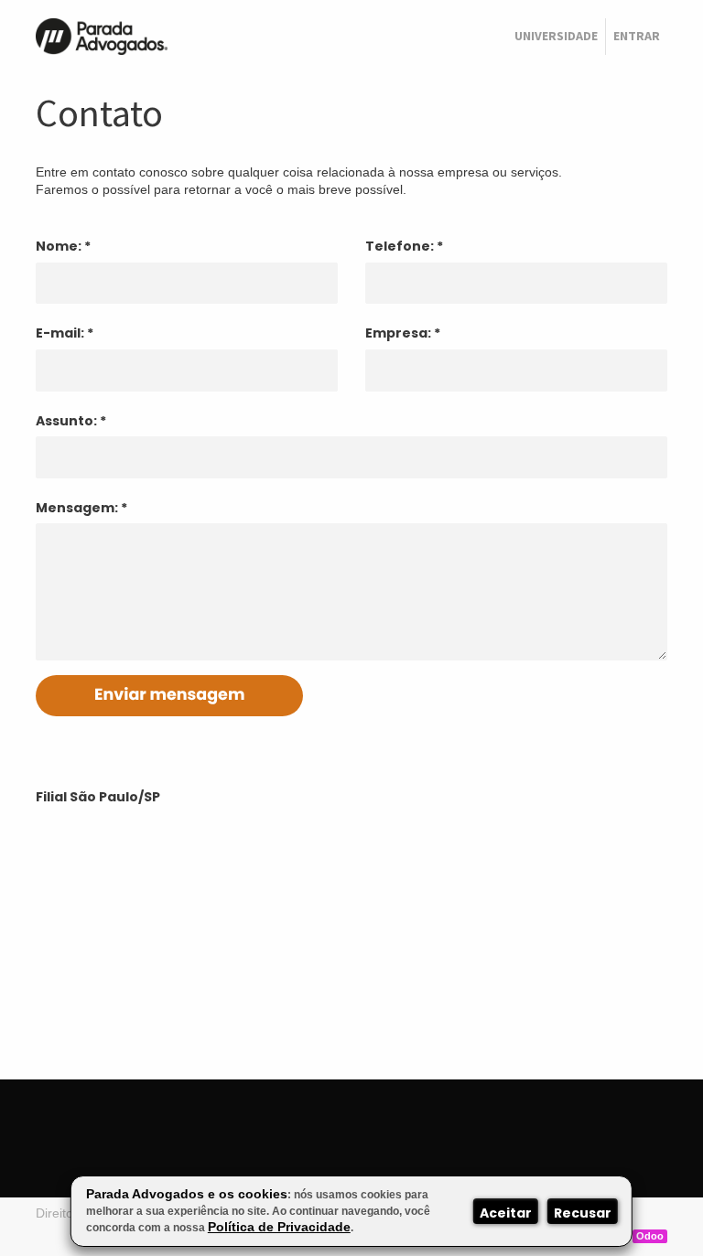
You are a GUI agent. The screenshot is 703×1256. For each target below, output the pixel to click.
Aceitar (506, 1213)
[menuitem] (556, 36)
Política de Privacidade (279, 1226)
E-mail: (60, 333)
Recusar (582, 1213)
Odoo (650, 1235)
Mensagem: (77, 508)
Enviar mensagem (169, 695)
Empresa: (398, 333)
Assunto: (66, 421)
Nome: (58, 246)
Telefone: (399, 246)
